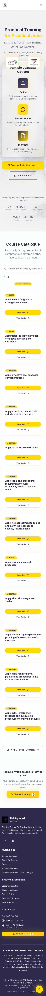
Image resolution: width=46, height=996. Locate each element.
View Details (21, 318)
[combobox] (23, 277)
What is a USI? (8, 902)
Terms (22, 992)
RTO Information (9, 868)
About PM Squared (10, 860)
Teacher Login (33, 992)
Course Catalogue (9, 856)
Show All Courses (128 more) (21, 749)
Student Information (10, 886)
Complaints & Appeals (11, 898)
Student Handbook (10, 890)
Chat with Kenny (22, 794)
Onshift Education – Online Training (16, 872)
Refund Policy (8, 894)
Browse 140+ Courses (23, 165)
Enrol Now (21, 312)
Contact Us (6, 864)
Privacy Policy (12, 992)
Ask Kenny (23, 175)
